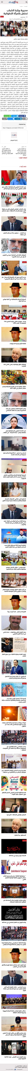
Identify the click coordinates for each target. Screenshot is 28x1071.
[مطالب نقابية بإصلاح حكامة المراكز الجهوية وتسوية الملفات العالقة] (14, 1001)
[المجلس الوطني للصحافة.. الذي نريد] (14, 805)
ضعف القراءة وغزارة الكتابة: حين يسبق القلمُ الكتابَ (14, 655)
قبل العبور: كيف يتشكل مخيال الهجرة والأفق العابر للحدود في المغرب (14, 966)
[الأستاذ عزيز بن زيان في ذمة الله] (14, 846)
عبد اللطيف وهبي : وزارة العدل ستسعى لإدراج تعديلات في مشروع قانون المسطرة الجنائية (21, 152)
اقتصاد (24, 349)
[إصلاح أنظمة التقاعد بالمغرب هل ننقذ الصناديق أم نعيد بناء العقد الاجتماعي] (14, 399)
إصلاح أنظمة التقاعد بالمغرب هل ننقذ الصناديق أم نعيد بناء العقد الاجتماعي (16, 409)
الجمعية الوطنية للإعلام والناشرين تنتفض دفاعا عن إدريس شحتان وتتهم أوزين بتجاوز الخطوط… (14, 477)
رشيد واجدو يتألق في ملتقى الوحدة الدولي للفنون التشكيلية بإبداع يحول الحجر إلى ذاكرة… (14, 1035)
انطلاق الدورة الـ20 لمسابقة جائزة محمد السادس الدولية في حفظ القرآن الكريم (15, 546)
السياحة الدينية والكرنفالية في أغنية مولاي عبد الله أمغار (14, 300)
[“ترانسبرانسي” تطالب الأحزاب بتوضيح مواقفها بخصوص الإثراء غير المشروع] (14, 558)
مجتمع (2, 16)
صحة (25, 484)
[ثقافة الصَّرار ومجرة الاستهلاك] (14, 334)
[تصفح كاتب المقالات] (14, 135)
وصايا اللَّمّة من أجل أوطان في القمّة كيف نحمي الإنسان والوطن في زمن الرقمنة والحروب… (15, 523)
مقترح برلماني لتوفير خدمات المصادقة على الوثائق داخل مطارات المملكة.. (14, 901)
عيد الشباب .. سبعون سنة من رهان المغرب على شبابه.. (14, 233)
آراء (25, 218)
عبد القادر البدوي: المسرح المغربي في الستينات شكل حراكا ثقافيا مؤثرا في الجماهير (7, 151)
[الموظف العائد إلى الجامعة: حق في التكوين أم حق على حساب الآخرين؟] (14, 245)
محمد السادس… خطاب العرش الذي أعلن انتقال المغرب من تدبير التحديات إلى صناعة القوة (14, 989)
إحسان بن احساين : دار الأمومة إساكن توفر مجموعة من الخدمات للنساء (14, 454)
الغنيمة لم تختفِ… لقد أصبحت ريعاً (17, 611)
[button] (22, 116)
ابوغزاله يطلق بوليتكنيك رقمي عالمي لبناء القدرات (14, 365)
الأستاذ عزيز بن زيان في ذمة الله (17, 855)
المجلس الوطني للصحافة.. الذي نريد (16, 814)
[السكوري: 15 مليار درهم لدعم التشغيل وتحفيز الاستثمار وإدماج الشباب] (14, 667)
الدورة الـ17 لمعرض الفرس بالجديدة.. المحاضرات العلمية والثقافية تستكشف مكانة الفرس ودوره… (14, 700)
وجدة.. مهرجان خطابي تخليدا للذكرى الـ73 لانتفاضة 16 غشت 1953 (15, 322)
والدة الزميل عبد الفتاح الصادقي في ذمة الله (14, 922)
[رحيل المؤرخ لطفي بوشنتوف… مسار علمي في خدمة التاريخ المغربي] (14, 623)
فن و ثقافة (23, 1018)
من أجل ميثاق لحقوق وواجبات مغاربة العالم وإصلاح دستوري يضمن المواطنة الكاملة (14, 590)
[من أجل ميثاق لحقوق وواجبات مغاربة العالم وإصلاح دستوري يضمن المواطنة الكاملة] (14, 580)
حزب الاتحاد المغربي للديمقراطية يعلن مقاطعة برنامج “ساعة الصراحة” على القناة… (14, 431)
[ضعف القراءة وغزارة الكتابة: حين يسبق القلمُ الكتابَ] (14, 645)
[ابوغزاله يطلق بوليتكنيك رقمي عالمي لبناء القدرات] (14, 355)
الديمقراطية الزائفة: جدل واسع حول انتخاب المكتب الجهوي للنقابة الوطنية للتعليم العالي (14, 878)
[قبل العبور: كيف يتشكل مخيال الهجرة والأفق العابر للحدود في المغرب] (14, 955)
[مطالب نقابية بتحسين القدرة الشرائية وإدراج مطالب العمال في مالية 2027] (14, 377)
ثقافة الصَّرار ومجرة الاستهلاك (18, 343)
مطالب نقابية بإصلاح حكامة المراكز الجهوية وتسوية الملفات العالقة (14, 1011)
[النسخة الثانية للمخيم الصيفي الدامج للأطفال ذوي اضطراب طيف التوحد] (14, 783)
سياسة (24, 172)
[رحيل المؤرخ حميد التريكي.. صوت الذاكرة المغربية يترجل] (14, 1047)
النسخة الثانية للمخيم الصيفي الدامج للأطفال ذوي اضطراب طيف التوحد (14, 793)
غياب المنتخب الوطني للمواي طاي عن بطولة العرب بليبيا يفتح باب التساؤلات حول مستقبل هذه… (14, 211)
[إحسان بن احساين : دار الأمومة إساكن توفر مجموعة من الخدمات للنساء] (14, 443)
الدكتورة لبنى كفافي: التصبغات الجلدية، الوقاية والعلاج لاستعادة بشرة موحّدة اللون (14, 500)
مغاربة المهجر (23, 575)
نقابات (24, 371)
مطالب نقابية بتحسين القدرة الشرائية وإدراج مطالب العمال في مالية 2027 (14, 387)
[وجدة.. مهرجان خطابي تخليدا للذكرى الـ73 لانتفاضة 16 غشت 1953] (14, 312)
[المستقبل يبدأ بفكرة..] (14, 826)
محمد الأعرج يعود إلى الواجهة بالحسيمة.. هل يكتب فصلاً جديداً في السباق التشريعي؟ (14, 278)
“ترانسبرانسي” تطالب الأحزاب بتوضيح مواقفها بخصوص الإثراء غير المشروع (16, 568)
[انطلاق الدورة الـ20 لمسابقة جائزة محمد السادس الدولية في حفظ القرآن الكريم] (14, 536)
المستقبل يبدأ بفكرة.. (20, 835)
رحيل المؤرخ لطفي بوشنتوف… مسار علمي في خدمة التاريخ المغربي (14, 633)
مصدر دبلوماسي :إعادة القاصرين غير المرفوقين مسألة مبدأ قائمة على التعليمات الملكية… (14, 748)
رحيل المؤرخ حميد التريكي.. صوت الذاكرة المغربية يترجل (15, 1057)
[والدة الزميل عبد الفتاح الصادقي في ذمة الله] (14, 913)
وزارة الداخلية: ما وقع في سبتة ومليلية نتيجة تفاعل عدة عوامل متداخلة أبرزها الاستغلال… (14, 943)
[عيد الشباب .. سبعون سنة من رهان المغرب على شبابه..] (14, 223)
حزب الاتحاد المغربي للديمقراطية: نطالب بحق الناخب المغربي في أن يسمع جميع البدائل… (14, 187)
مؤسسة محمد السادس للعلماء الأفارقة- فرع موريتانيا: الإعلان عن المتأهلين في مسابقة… (14, 771)
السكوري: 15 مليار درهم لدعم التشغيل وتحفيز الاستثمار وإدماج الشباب (15, 677)
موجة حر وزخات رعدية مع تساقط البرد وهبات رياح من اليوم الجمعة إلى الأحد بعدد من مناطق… (14, 724)
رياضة (25, 194)
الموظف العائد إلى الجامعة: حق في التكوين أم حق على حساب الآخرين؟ (14, 256)
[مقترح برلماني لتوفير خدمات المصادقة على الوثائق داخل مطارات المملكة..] (14, 891)
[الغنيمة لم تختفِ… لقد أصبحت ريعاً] (14, 602)
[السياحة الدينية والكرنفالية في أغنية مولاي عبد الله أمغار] (14, 290)
